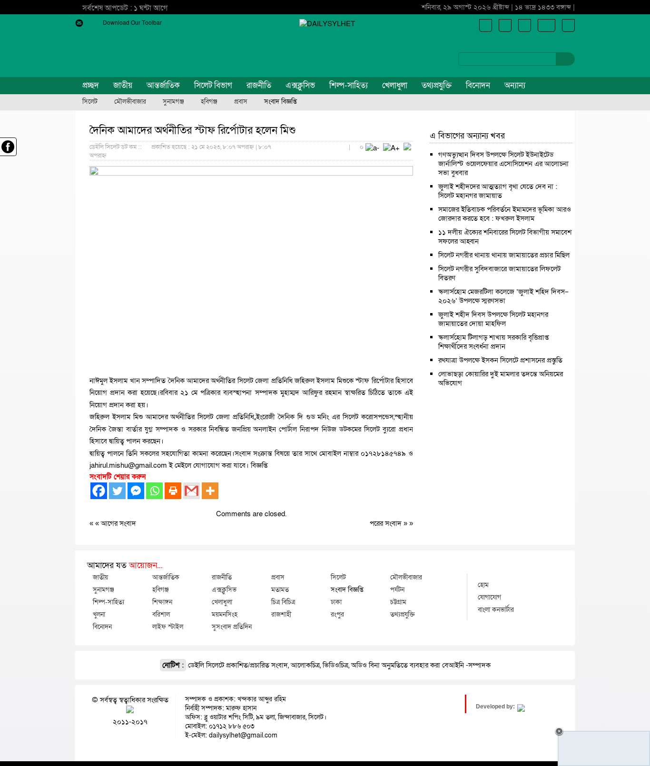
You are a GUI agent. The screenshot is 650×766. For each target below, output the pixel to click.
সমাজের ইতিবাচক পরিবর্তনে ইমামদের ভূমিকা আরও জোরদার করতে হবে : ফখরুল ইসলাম (504, 214)
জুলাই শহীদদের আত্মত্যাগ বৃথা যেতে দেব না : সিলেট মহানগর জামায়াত (497, 191)
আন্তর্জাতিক (163, 85)
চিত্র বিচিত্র (283, 602)
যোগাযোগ (489, 597)
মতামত (280, 589)
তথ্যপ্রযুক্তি (437, 85)
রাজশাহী (281, 614)
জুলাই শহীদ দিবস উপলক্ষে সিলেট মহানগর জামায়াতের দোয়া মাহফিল (493, 319)
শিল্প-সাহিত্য (348, 85)
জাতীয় (122, 85)
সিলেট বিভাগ (213, 85)
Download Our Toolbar (132, 23)
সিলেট (90, 102)
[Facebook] (98, 490)
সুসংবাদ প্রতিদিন (232, 626)
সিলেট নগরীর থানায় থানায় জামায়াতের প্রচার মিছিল (504, 255)
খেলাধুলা (394, 85)
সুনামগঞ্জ (173, 102)
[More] (210, 490)
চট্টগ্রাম (398, 602)
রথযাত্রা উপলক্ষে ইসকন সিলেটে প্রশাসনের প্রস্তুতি (500, 360)
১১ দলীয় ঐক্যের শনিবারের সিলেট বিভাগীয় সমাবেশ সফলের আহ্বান (504, 236)
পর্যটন (397, 589)
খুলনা (99, 614)
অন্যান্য (514, 85)
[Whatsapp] (154, 490)
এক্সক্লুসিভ (300, 85)
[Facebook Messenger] (136, 490)
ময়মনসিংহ (224, 614)
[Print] (173, 490)
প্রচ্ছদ (90, 85)
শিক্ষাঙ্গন (162, 602)
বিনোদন (478, 85)
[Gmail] (191, 490)
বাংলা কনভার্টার (496, 609)
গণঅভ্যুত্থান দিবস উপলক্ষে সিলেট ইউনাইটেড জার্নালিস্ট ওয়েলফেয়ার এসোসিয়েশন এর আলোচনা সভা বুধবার (503, 163)
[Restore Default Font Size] (407, 148)
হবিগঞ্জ (209, 102)
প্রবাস (240, 102)
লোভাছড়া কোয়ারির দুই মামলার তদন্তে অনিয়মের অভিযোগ (500, 378)
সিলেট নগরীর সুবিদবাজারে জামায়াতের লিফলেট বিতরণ (499, 273)
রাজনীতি (258, 85)
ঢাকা (336, 602)
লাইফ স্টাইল (167, 626)
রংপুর (337, 614)
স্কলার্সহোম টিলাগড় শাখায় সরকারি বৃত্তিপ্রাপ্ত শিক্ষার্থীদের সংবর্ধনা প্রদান (493, 342)
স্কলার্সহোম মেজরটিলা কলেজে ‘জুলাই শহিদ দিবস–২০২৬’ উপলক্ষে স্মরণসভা (503, 296)
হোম (483, 585)
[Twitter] (117, 490)
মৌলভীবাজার (130, 102)
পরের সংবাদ (387, 523)
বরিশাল (161, 614)
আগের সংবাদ (118, 523)
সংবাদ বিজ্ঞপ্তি (280, 102)
